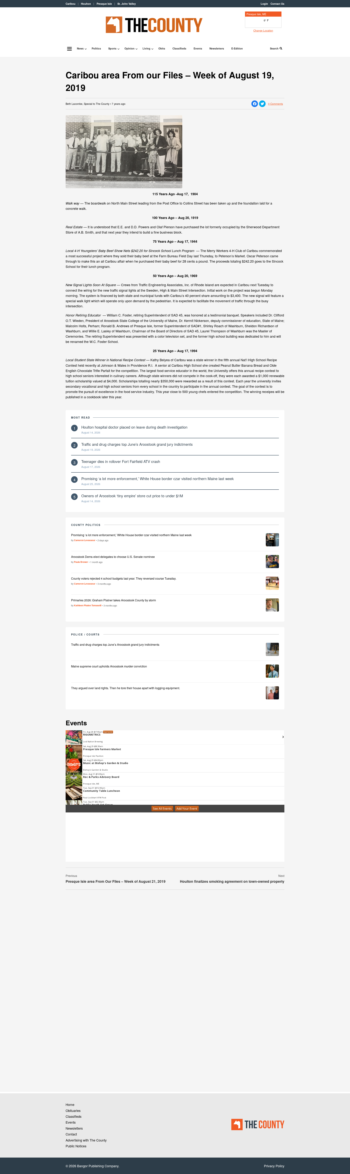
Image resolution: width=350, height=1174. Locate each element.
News (80, 48)
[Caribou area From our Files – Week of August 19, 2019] (175, 151)
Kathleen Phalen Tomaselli (87, 605)
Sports (112, 48)
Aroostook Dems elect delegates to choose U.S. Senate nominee (113, 557)
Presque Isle (104, 3)
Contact (71, 1134)
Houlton (86, 3)
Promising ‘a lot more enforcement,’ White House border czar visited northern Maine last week (157, 478)
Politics (96, 48)
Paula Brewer (81, 562)
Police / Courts (85, 634)
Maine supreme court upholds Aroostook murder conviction (109, 666)
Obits (161, 48)
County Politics (86, 525)
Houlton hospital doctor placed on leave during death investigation (134, 427)
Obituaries (73, 1110)
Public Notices (76, 1146)
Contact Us (277, 3)
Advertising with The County (86, 1140)
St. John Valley (126, 3)
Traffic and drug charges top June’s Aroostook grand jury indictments (137, 444)
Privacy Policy (274, 1165)
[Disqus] (175, 942)
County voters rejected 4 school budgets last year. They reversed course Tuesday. (123, 578)
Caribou (70, 3)
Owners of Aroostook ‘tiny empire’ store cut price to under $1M (132, 495)
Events (198, 48)
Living (146, 48)
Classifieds (179, 48)
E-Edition (237, 48)
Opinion (130, 48)
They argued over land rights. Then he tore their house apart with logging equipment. (125, 688)
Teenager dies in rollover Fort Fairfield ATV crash (120, 461)
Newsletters (216, 48)
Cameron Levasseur (84, 540)
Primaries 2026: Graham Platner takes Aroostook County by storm (113, 600)
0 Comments (275, 104)
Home (70, 1104)
